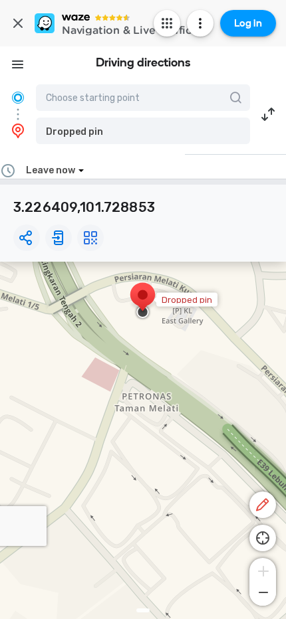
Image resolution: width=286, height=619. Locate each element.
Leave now (50, 170)
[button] (143, 131)
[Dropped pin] (143, 301)
